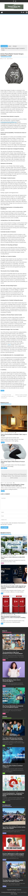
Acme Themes (14, 893)
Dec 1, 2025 (5, 650)
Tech (4, 745)
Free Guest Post (11, 432)
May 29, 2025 (4, 459)
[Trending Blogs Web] (2, 12)
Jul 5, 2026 (4, 614)
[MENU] (27, 12)
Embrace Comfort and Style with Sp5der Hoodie (21, 395)
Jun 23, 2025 (5, 704)
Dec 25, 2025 (5, 825)
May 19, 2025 (5, 763)
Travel (2, 563)
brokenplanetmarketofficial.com (9, 122)
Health (4, 659)
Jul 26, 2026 (4, 555)
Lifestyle (2, 390)
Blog (2, 468)
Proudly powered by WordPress (8, 892)
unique (9, 344)
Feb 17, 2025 (4, 482)
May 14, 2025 (5, 791)
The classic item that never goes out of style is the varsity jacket (7, 396)
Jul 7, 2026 (4, 584)
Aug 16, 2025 (5, 851)
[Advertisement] (14, 29)
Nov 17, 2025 (5, 678)
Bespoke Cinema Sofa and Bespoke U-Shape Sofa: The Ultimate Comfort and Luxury (14, 476)
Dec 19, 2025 (4, 432)
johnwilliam (10, 58)
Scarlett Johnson (11, 555)
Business (4, 833)
